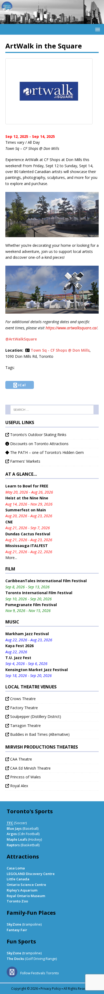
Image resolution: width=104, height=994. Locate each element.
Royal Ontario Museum (26, 895)
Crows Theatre (22, 698)
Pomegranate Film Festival (31, 604)
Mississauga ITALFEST (26, 545)
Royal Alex (18, 785)
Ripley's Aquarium (22, 890)
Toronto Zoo (17, 901)
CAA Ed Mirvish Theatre (30, 768)
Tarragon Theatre (25, 725)
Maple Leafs (17, 839)
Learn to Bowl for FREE (26, 485)
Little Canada (18, 879)
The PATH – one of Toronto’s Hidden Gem (46, 452)
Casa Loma (16, 868)
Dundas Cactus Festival (27, 533)
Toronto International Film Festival (38, 592)
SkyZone (14, 924)
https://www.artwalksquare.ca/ (71, 327)
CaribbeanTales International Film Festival (46, 580)
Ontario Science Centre (26, 884)
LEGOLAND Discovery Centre (31, 873)
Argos (12, 833)
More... (11, 557)
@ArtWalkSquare (21, 339)
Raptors (13, 845)
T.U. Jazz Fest (18, 657)
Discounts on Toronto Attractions (39, 443)
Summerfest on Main (25, 509)
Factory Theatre (23, 707)
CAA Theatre (20, 759)
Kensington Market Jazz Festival (36, 669)
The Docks (15, 958)
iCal (22, 385)
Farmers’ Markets (24, 461)
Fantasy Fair (17, 929)
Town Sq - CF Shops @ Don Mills (60, 350)
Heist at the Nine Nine (26, 497)
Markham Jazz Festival (27, 633)
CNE (9, 521)
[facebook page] (13, 973)
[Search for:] (52, 409)
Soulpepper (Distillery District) (35, 716)
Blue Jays (14, 828)
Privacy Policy (51, 988)
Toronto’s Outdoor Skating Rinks (37, 434)
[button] (97, 29)
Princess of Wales (25, 776)
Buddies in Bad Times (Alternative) (39, 734)
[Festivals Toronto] (52, 20)
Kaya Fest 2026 (19, 645)
